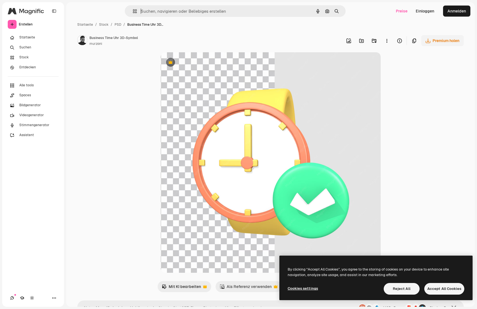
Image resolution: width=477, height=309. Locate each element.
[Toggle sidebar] (54, 11)
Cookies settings (303, 288)
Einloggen (425, 11)
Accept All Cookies (444, 288)
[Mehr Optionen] (386, 40)
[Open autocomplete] (132, 11)
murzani (95, 43)
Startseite (85, 24)
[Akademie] (22, 298)
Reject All (401, 288)
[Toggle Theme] (32, 298)
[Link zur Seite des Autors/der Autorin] (82, 41)
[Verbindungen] (12, 298)
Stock (103, 24)
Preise (401, 11)
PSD (118, 24)
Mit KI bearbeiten (181, 288)
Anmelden (456, 11)
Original (196, 63)
